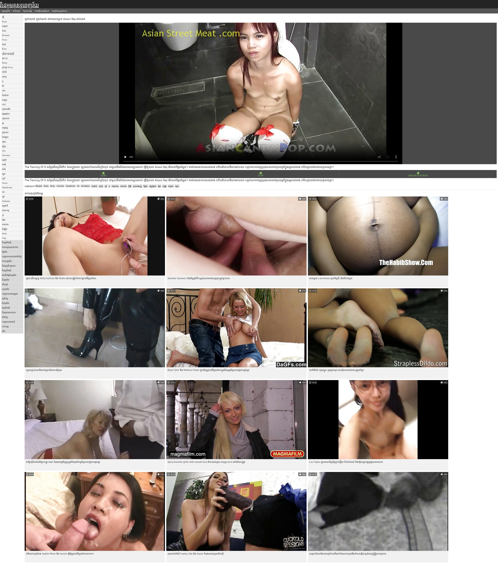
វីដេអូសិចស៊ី (6, 242)
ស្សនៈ (4, 44)
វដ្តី (3, 17)
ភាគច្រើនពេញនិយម (42, 11)
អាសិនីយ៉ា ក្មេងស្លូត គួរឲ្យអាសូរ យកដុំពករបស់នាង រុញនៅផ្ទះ (336, 370)
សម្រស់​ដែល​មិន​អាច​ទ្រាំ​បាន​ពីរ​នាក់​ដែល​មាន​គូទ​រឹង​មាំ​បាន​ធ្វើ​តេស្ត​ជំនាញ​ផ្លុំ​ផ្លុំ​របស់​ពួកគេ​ (347, 553)
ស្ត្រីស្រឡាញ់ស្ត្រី (8, 53)
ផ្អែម (3, 219)
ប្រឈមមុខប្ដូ (137, 186)
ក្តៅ (3, 196)
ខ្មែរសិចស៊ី (6, 307)
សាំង (4, 169)
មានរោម (5, 224)
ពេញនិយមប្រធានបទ (59, 11)
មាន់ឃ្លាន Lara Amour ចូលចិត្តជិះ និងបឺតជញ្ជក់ (330, 278)
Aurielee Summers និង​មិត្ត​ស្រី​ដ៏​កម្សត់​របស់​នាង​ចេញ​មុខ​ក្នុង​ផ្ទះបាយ (199, 278)
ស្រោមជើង (6, 109)
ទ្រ (3, 215)
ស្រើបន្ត (5, 298)
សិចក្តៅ (5, 284)
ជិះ (3, 86)
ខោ (3, 192)
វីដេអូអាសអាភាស (9, 312)
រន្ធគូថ (4, 159)
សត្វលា (5, 26)
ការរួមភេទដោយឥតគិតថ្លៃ (12, 256)
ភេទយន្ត (5, 326)
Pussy (4, 39)
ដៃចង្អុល (5, 137)
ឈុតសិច (5, 289)
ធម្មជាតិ (5, 205)
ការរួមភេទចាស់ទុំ (8, 321)
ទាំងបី (4, 72)
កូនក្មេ (4, 76)
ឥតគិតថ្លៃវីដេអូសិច (9, 275)
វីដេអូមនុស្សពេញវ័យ (19, 5)
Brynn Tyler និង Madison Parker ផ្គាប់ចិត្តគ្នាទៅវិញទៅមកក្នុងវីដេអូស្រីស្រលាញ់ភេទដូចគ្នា (208, 370)
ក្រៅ (3, 178)
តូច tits (5, 58)
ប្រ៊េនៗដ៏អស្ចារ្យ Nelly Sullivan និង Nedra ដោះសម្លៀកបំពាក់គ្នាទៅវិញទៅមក (61, 278)
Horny (4, 183)
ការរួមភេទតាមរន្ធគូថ (10, 293)
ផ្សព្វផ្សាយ (6, 113)
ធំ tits (4, 49)
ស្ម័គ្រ (4, 146)
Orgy (4, 238)
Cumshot (60, 186)
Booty (4, 62)
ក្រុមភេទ (5, 132)
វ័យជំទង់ (5, 95)
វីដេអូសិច (5, 279)
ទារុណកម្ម (115, 186)
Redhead (6, 201)
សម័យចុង (16, 11)
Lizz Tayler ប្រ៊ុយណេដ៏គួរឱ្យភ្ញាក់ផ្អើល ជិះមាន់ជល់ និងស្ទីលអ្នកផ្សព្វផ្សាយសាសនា (346, 461)
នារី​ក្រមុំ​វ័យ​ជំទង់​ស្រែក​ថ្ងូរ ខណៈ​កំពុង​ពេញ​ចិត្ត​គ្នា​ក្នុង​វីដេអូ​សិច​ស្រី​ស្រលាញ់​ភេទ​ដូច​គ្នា (63, 461)
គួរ (3, 123)
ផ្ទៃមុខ (146, 186)
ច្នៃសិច (4, 251)
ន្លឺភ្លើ (129, 186)
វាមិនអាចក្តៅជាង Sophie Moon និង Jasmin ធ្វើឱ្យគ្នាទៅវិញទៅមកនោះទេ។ (60, 553)
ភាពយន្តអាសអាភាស (10, 247)
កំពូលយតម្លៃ (27, 11)
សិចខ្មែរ (5, 317)
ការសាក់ (94, 186)
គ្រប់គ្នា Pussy (7, 67)
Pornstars (6, 155)
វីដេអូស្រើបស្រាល (9, 265)
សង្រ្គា (165, 186)
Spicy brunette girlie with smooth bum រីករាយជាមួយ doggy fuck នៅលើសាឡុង (206, 461)
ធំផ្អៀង (4, 229)
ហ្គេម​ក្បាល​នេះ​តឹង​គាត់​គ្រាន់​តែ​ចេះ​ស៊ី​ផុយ (44, 370)
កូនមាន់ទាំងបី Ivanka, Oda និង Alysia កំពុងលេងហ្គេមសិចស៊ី (196, 553)
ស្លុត (3, 173)
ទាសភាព (123, 186)
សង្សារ (4, 100)
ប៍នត (4, 30)
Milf (4, 104)
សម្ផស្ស (5, 127)
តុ (2, 81)
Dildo (4, 233)
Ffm (3, 151)
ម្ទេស (4, 141)
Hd (78, 186)
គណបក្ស (5, 210)
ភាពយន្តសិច (7, 261)
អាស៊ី (4, 164)
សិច (3, 331)
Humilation (85, 186)
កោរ (3, 90)
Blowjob (5, 35)
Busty (4, 21)
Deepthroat (7, 187)
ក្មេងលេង (5, 118)
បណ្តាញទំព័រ (5, 11)
